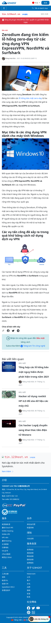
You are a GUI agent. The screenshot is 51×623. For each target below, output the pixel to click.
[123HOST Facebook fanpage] (29, 608)
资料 (3, 577)
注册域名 (5, 547)
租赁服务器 (6, 524)
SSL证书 (5, 551)
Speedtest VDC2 (8, 587)
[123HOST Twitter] (34, 608)
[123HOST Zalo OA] (33, 612)
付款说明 (30, 538)
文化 (28, 584)
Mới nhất (44, 14)
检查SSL (5, 580)
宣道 (28, 593)
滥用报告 (30, 563)
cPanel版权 (6, 554)
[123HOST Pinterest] (29, 612)
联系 (28, 597)
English (29, 620)
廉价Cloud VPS (7, 527)
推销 (28, 590)
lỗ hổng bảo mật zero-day (30, 98)
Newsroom (31, 574)
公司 (28, 577)
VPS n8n (5, 537)
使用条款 (30, 549)
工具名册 (5, 574)
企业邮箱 (5, 544)
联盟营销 (30, 527)
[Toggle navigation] (4, 8)
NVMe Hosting (7, 531)
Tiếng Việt (17, 620)
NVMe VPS (6, 534)
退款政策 (30, 553)
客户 (28, 580)
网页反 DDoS (7, 557)
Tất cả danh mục (41, 8)
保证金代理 (31, 524)
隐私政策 (30, 559)
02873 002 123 (12, 496)
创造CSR (5, 584)
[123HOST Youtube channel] (38, 608)
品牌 (28, 587)
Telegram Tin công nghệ (34, 345)
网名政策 (30, 556)
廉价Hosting (6, 541)
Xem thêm (7, 471)
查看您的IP (6, 590)
